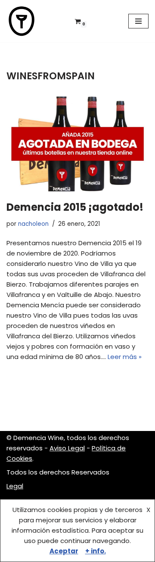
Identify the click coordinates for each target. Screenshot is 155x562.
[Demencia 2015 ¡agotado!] (77, 144)
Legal (14, 485)
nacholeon (33, 224)
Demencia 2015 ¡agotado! (74, 207)
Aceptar (64, 551)
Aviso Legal (67, 448)
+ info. (95, 551)
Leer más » (125, 356)
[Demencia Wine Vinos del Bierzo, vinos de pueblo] (21, 21)
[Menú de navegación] (138, 21)
